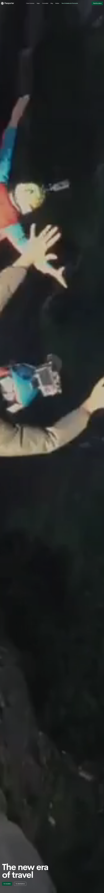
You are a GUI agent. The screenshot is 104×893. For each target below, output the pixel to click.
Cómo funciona (30, 3)
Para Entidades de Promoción (70, 3)
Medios (57, 3)
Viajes (38, 3)
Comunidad (45, 3)
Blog (52, 3)
